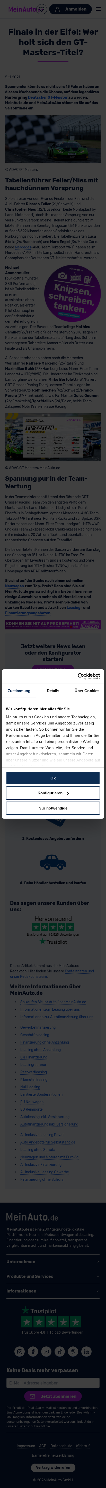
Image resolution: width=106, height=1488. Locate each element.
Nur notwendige (53, 808)
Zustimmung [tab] (19, 690)
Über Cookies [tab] (87, 690)
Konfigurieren (50, 793)
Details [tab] (53, 690)
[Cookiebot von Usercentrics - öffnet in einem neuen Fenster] (77, 676)
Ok (53, 778)
